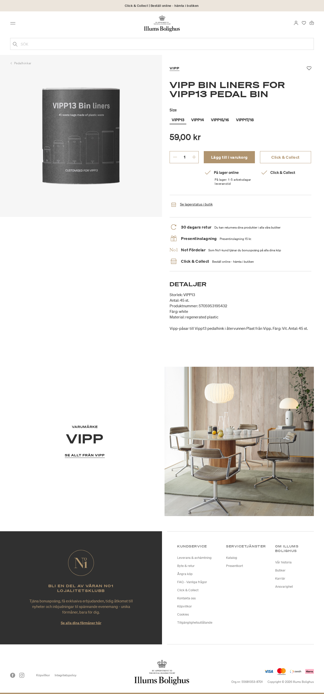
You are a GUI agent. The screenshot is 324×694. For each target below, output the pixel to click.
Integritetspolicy (65, 675)
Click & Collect (285, 157)
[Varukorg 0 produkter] (312, 22)
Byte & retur (186, 566)
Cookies (183, 614)
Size (173, 109)
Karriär (280, 578)
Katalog (231, 558)
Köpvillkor (184, 606)
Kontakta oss (186, 598)
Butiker (280, 570)
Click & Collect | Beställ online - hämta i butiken (162, 6)
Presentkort (234, 566)
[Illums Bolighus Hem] (162, 23)
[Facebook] (12, 675)
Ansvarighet (284, 586)
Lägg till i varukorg (229, 157)
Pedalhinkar (22, 63)
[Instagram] (21, 675)
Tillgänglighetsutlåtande (194, 622)
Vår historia (283, 562)
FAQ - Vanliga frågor (192, 582)
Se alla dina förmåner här (81, 622)
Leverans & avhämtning (194, 558)
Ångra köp (185, 574)
